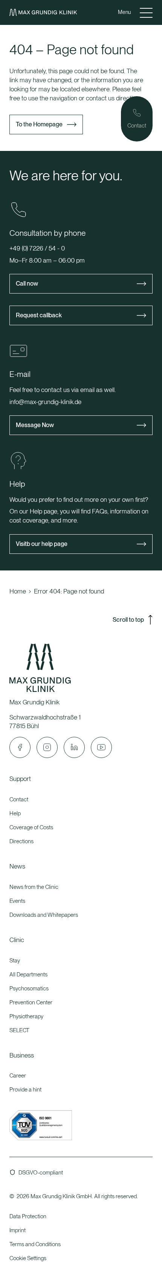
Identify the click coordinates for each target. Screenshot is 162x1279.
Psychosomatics (29, 988)
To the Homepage (39, 124)
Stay (14, 960)
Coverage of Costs (31, 827)
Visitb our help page (41, 543)
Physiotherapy (26, 1016)
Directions (21, 841)
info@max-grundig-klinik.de (45, 402)
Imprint (17, 1230)
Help (15, 813)
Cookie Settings (27, 1258)
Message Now (35, 425)
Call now (27, 283)
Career (17, 1075)
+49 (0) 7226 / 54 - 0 (37, 248)
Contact (18, 799)
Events (17, 901)
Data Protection (27, 1216)
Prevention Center (30, 1002)
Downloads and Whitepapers (43, 915)
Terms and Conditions (35, 1244)
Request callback (39, 315)
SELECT (19, 1030)
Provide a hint (25, 1089)
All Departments (28, 974)
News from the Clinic (33, 887)
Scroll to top (128, 619)
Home (17, 591)
